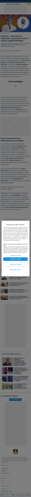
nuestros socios (21, 227)
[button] (15, 255)
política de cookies (8, 240)
